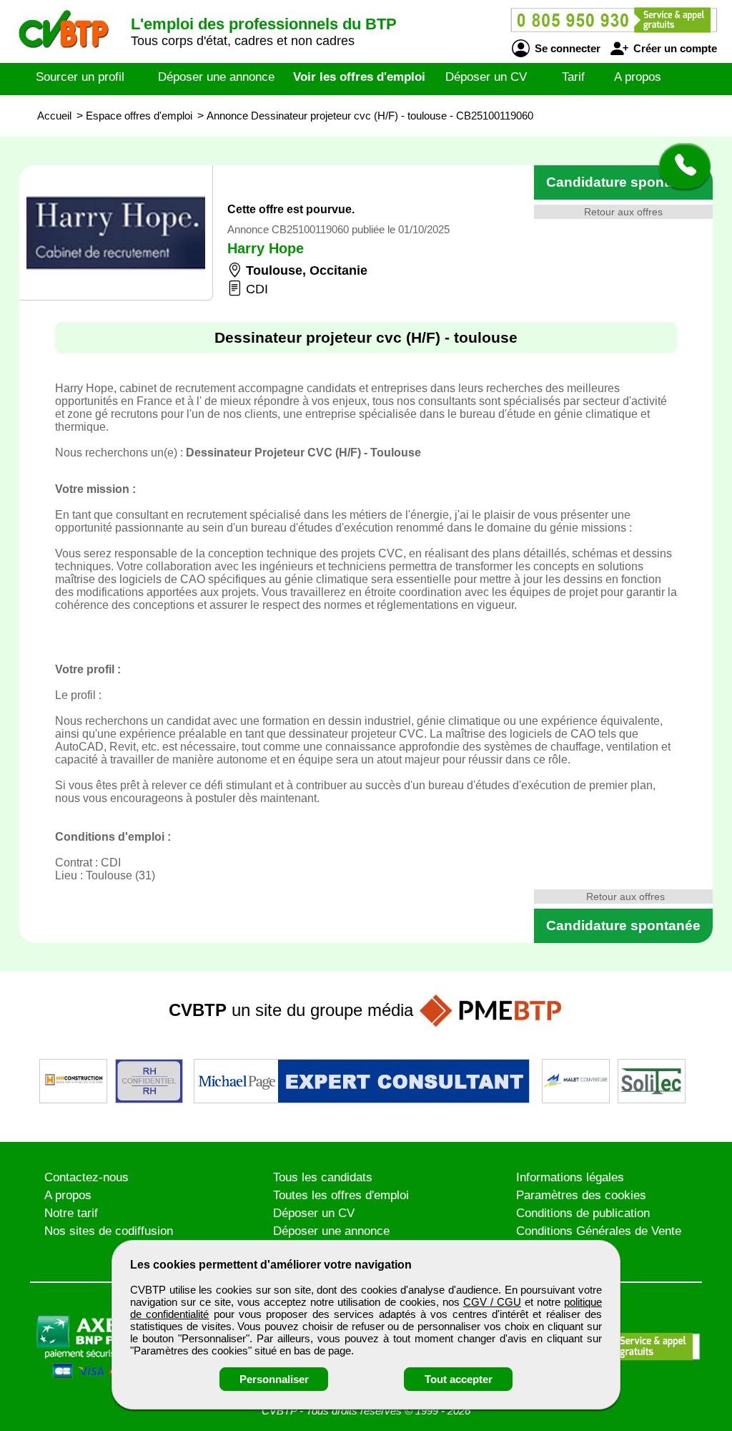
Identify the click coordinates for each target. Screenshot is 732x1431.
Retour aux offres (623, 212)
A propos (637, 77)
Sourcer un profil (80, 77)
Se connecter (566, 48)
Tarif (573, 77)
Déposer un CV (486, 77)
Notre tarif (71, 1213)
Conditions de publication (583, 1213)
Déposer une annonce (216, 77)
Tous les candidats (322, 1177)
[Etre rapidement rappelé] (679, 166)
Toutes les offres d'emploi (341, 1195)
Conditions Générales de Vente (598, 1231)
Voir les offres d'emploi (359, 77)
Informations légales (570, 1177)
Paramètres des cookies (581, 1195)
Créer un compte (673, 48)
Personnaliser (274, 1379)
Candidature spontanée (623, 182)
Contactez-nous (86, 1177)
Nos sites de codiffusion (108, 1231)
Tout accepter (459, 1379)
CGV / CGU (492, 1302)
